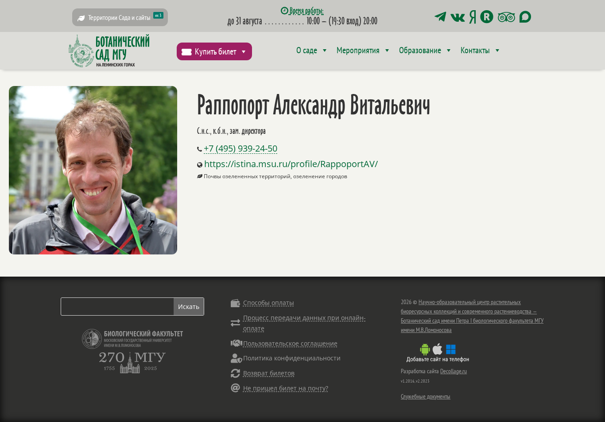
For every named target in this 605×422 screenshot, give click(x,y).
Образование (420, 50)
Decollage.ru (453, 371)
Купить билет (215, 51)
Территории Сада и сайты (125, 17)
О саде (306, 50)
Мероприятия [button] (358, 50)
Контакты (475, 50)
